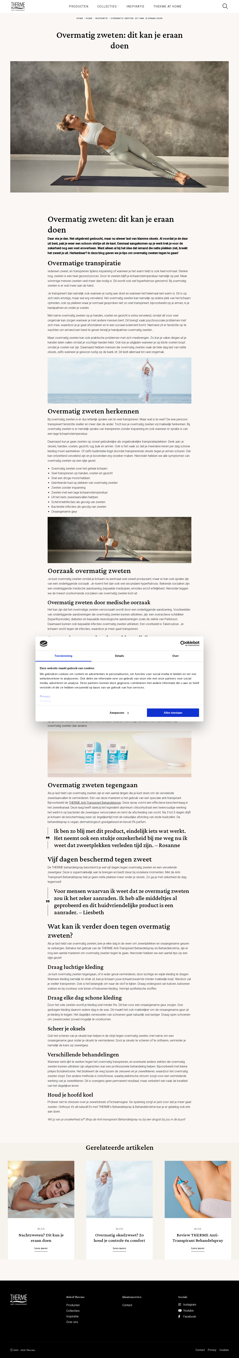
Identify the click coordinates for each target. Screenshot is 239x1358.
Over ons (72, 1322)
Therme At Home (167, 6)
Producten (78, 6)
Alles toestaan (173, 712)
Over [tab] (175, 655)
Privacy (45, 696)
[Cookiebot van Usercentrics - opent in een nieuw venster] (183, 643)
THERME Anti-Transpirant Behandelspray (95, 802)
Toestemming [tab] (63, 655)
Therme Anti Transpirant (19, 6)
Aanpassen (117, 712)
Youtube (188, 1310)
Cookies (45, 700)
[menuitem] (78, 7)
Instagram (189, 1304)
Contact (127, 1305)
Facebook (189, 1316)
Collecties (107, 6)
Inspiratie (135, 6)
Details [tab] (119, 655)
